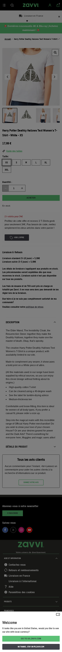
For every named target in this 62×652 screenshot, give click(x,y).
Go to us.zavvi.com (31, 639)
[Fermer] (58, 614)
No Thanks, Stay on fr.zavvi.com (31, 646)
